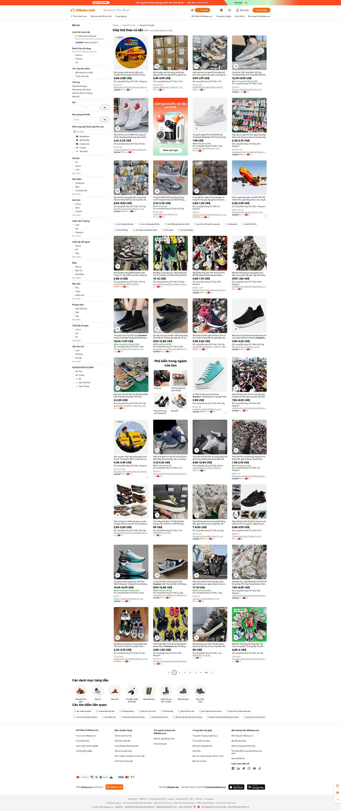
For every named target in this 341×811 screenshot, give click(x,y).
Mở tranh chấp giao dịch (202, 746)
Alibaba (116, 25)
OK (104, 107)
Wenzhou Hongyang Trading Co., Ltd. (129, 209)
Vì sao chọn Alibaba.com (86, 736)
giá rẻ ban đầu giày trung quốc (208, 224)
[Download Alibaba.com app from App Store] (236, 787)
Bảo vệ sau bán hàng (123, 751)
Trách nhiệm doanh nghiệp (87, 746)
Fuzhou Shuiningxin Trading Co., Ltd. (168, 87)
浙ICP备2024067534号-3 (238, 807)
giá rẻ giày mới (110, 717)
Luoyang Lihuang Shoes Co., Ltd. (206, 148)
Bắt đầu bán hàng (239, 741)
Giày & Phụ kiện (129, 25)
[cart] (230, 10)
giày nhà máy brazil (148, 711)
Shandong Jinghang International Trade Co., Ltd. (249, 476)
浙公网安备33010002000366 (214, 807)
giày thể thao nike (187, 711)
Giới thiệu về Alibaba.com (87, 730)
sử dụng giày (232, 224)
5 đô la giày (169, 230)
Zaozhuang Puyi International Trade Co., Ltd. (249, 152)
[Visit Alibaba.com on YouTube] (254, 768)
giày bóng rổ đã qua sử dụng (134, 717)
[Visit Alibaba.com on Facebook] (233, 768)
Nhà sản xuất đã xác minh (164, 739)
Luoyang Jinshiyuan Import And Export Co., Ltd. (131, 150)
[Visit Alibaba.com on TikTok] (259, 768)
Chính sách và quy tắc (124, 761)
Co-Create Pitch (83, 741)
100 (206, 673)
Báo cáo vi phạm (199, 761)
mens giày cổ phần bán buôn (146, 230)
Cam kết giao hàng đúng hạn (127, 746)
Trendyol (198, 799)
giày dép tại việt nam (160, 717)
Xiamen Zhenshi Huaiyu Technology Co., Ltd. (170, 474)
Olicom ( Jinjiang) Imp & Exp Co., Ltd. (247, 89)
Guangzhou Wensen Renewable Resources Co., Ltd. (170, 284)
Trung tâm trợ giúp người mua (205, 736)
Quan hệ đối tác (238, 758)
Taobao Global (181, 799)
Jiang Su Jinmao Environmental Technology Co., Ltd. (249, 408)
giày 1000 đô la (250, 224)
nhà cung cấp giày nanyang (87, 717)
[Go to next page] (211, 672)
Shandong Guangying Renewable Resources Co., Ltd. (131, 533)
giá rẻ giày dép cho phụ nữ (212, 711)
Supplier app (173, 787)
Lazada (170, 799)
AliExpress (132, 799)
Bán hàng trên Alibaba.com (243, 736)
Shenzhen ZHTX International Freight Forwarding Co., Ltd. (131, 87)
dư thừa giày (168, 711)
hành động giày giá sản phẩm (178, 224)
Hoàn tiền (197, 751)
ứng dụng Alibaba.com (216, 787)
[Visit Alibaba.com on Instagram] (249, 768)
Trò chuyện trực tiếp (201, 741)
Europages (209, 799)
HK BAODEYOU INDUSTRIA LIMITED (208, 87)
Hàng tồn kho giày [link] (146, 25)
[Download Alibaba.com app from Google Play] (256, 787)
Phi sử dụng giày (187, 230)
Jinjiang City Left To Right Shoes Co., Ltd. (209, 215)
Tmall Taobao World (157, 799)
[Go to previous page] (169, 672)
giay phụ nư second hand (255, 717)
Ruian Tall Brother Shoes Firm (165, 214)
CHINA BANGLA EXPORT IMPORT (207, 468)
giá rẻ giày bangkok (84, 711)
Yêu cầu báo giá (160, 744)
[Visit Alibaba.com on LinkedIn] (238, 768)
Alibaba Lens (86, 787)
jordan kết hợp (122, 230)
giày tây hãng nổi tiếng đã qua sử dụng (224, 717)
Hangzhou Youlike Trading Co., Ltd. (207, 409)
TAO (191, 799)
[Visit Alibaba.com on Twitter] (243, 768)
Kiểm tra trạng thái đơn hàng (243, 746)
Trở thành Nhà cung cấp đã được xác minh (247, 752)
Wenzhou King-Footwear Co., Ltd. (245, 347)
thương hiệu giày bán (106, 711)
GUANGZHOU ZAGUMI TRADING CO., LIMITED (249, 287)
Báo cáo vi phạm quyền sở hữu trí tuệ (208, 756)
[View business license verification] (194, 807)
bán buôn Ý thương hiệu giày (239, 711)
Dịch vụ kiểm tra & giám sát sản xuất (129, 756)
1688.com (143, 799)
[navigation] (90, 349)
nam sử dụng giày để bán (150, 224)
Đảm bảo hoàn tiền (123, 741)
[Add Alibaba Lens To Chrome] (114, 787)
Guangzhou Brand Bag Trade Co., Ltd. (208, 536)
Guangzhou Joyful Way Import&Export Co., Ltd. (170, 349)
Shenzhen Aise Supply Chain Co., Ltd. (247, 212)
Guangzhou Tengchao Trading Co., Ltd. (129, 406)
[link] (337, 785)
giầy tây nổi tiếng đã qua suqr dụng (189, 717)
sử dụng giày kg (128, 711)
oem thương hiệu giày (125, 224)
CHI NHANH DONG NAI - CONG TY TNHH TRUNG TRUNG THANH (210, 347)
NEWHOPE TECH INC (162, 533)
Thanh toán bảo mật (123, 736)
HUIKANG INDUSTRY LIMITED (126, 284)
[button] (192, 10)
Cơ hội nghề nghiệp (84, 751)
